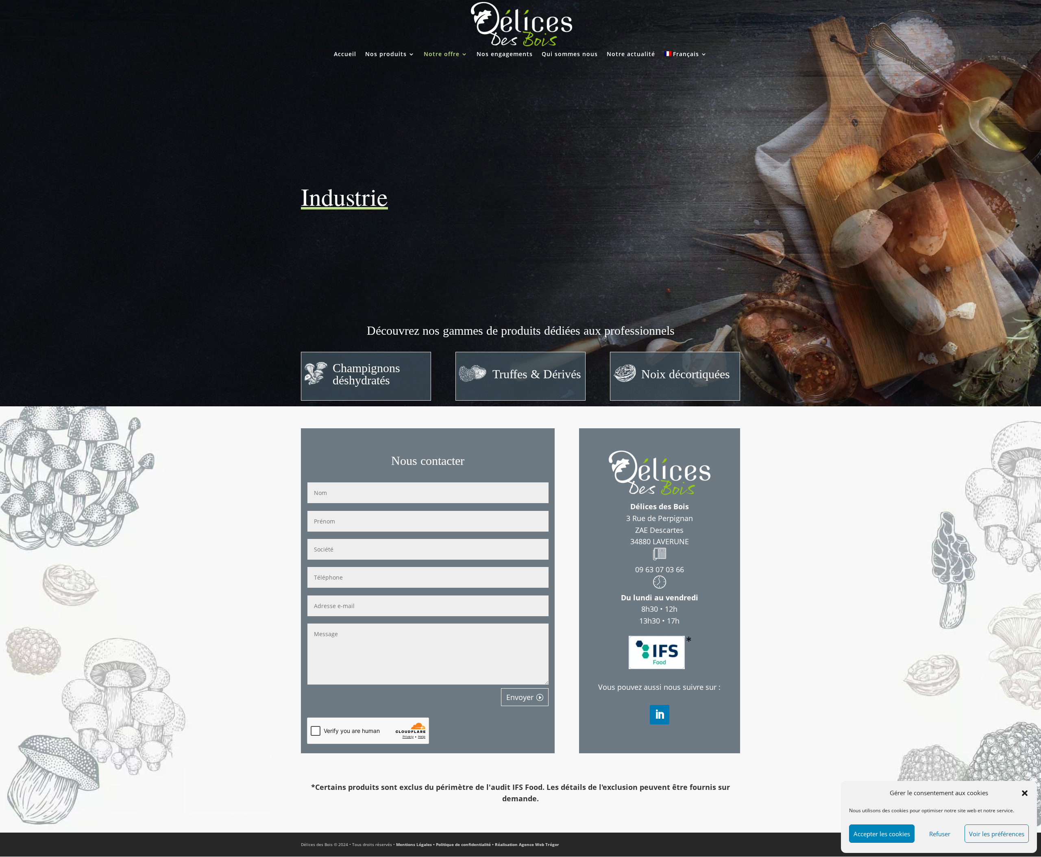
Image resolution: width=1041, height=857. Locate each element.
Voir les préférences (996, 834)
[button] (1025, 793)
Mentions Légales (414, 844)
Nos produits (386, 54)
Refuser (939, 834)
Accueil (345, 54)
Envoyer (520, 697)
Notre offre (442, 54)
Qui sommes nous (570, 54)
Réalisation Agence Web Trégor (527, 844)
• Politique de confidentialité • (464, 844)
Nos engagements (505, 54)
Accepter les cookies (882, 834)
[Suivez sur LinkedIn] (659, 714)
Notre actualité (631, 54)
